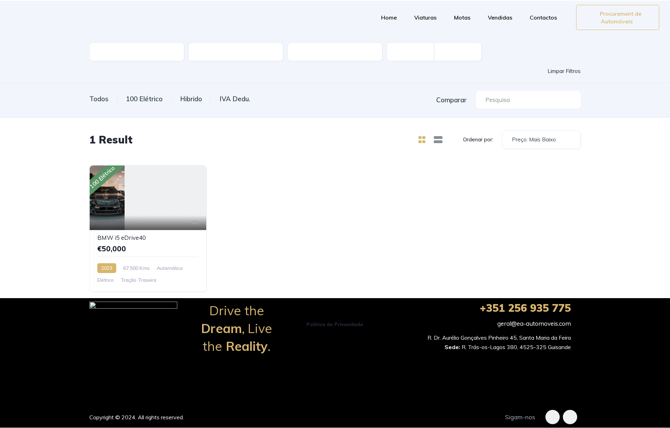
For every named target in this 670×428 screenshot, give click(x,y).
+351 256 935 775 (525, 308)
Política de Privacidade (334, 324)
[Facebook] (552, 417)
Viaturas (425, 17)
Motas (462, 17)
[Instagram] (570, 417)
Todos (99, 99)
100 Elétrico (144, 99)
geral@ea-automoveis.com (534, 323)
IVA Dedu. (234, 99)
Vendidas (500, 17)
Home (389, 17)
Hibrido (191, 99)
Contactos (543, 17)
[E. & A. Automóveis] (188, 17)
